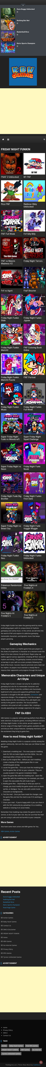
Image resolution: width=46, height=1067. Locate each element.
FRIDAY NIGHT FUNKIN (11, 933)
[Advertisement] (23, 111)
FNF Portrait (30, 377)
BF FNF (27, 177)
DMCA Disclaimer (9, 930)
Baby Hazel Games (10, 922)
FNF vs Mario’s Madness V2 (8, 262)
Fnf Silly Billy (29, 234)
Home (5, 937)
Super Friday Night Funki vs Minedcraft (10, 438)
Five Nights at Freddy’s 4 (30, 586)
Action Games (15, 831)
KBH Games (5, 831)
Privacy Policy (8, 949)
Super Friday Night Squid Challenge (32, 438)
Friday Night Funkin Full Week (32, 408)
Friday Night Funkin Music (10, 408)
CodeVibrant (36, 1065)
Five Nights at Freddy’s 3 (30, 616)
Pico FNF (5, 204)
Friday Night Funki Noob (32, 467)
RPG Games (7, 953)
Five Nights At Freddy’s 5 (7, 614)
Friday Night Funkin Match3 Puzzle (10, 378)
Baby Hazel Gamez (16, 1046)
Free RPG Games (32, 1046)
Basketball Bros (23, 32)
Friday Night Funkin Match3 (10, 348)
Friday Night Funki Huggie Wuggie (32, 527)
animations (35, 695)
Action (4, 1046)
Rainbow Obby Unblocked (30, 205)
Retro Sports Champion (26, 43)
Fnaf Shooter (30, 290)
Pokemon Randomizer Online (11, 586)
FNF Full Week (8, 234)
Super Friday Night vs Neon (11, 467)
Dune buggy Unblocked (26, 9)
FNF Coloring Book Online (33, 348)
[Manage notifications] (41, 1062)
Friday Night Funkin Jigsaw (32, 319)
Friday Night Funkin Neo (10, 556)
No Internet (37, 1050)
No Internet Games (10, 945)
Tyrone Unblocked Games (12, 957)
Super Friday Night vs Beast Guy (11, 527)
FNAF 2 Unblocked (10, 177)
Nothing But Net (23, 20)
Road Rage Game (9, 908)
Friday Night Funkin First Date (32, 497)
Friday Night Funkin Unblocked (32, 556)
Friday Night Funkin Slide (10, 319)
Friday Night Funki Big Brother (11, 497)
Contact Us (7, 926)
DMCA (5, 1033)
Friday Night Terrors (33, 261)
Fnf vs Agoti (7, 290)
